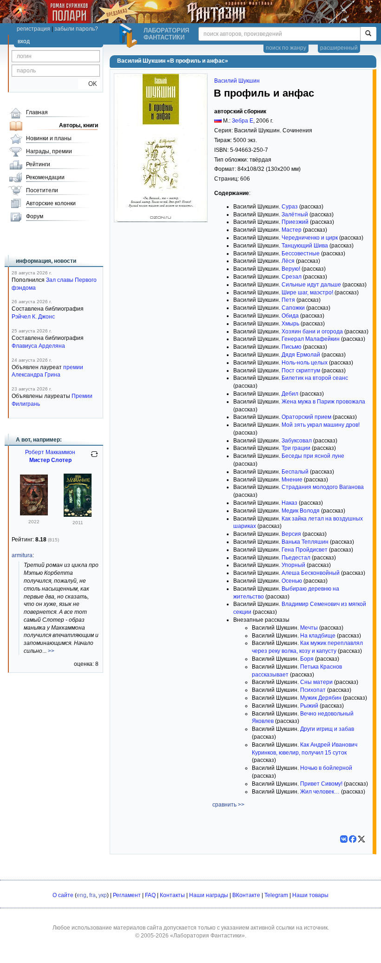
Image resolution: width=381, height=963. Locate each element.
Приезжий (295, 222)
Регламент (127, 895)
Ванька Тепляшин (305, 542)
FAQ (150, 895)
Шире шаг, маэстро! (307, 292)
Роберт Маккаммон (50, 452)
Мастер (292, 230)
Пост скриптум (301, 370)
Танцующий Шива (305, 245)
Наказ (289, 503)
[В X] (361, 839)
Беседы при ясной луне (313, 456)
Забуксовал (297, 440)
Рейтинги (38, 164)
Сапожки (293, 308)
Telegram (276, 895)
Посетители (42, 190)
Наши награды (208, 895)
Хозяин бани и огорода (312, 331)
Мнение (292, 479)
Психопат (313, 690)
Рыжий (309, 706)
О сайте (63, 895)
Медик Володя (301, 511)
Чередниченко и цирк (310, 237)
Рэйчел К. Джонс (33, 316)
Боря (307, 659)
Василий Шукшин (237, 81)
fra (92, 895)
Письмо (292, 347)
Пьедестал (296, 557)
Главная (37, 112)
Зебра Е (242, 120)
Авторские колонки (51, 203)
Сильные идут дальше (311, 284)
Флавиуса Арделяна (38, 346)
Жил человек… (320, 791)
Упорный (293, 565)
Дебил (290, 393)
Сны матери (316, 682)
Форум (34, 216)
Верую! (291, 269)
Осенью (292, 581)
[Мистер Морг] (34, 513)
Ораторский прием (306, 417)
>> (51, 651)
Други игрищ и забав (327, 729)
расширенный (339, 48)
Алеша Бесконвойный (311, 573)
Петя (288, 300)
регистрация (33, 29)
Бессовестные (301, 253)
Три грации (296, 448)
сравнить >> (228, 804)
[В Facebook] (352, 839)
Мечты (309, 628)
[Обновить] (94, 458)
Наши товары (310, 895)
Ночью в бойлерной (326, 768)
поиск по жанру (286, 48)
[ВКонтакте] (344, 839)
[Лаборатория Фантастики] (129, 35)
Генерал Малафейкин (311, 339)
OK (89, 83)
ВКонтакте (246, 895)
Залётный (295, 214)
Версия (291, 534)
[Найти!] (368, 34)
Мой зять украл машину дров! (321, 425)
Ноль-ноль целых (305, 362)
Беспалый (295, 471)
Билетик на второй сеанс (315, 378)
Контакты (172, 895)
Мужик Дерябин (321, 698)
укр (103, 895)
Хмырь (290, 323)
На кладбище (317, 635)
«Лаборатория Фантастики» (207, 935)
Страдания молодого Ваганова (323, 487)
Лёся (288, 261)
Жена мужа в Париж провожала (323, 401)
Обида (290, 315)
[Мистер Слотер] (78, 515)
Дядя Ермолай (301, 354)
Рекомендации (45, 177)
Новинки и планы (49, 138)
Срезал (292, 276)
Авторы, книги (78, 125)
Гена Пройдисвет (305, 550)
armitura (22, 555)
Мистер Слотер (50, 460)
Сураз (290, 206)
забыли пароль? (76, 29)
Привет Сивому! (321, 784)
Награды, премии (49, 151)
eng (81, 895)
